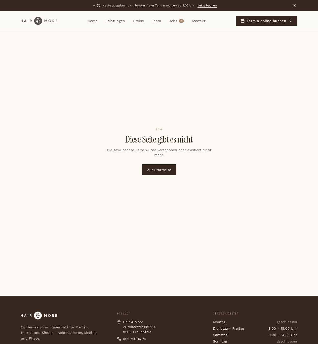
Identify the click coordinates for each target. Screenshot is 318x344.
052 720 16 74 (134, 339)
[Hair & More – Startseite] (39, 21)
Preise (138, 21)
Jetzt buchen (207, 5)
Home (93, 21)
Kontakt (198, 21)
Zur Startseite (159, 170)
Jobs (175, 21)
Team (156, 21)
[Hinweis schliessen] (294, 5)
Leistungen (115, 21)
